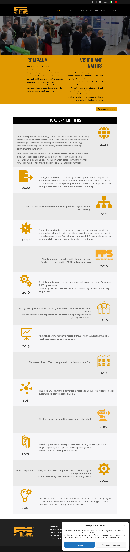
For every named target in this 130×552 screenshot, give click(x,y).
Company (58, 10)
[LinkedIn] (96, 2)
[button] (125, 525)
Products (70, 10)
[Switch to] (111, 2)
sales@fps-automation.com (59, 538)
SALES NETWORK (101, 10)
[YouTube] (100, 2)
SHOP (106, 2)
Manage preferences (111, 545)
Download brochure (106, 109)
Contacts (86, 10)
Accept (80, 545)
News (114, 10)
